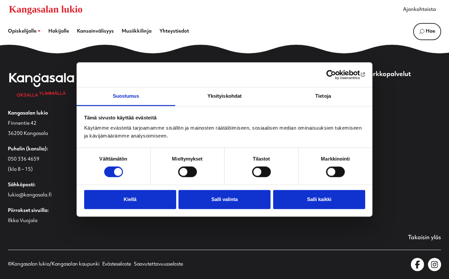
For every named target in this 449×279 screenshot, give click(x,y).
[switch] (187, 172)
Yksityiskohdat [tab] (224, 96)
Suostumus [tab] (126, 96)
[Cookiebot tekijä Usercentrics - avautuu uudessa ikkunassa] (336, 75)
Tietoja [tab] (323, 96)
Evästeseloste (116, 264)
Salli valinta (224, 199)
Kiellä (130, 199)
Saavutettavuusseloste (158, 264)
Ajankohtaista (419, 10)
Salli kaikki (319, 199)
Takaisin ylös (424, 238)
